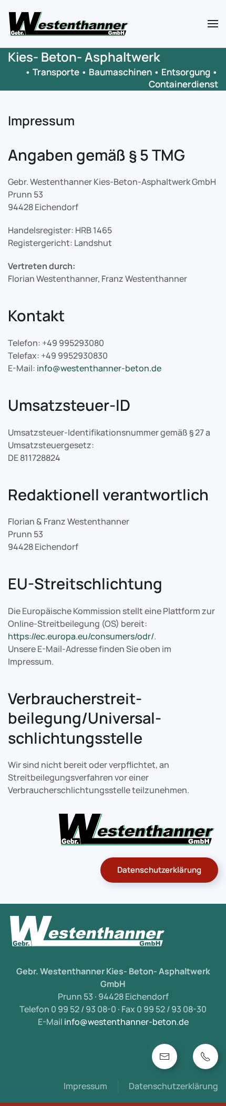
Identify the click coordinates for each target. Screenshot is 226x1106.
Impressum (85, 1086)
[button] (213, 23)
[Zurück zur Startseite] (68, 23)
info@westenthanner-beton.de (99, 368)
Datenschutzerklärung (159, 869)
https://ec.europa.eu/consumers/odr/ (81, 636)
